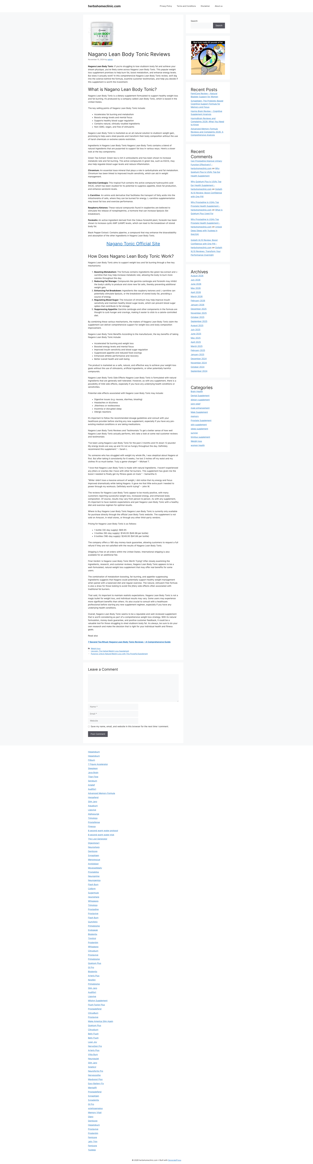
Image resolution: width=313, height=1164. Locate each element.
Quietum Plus (94, 963)
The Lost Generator (97, 839)
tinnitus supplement (200, 437)
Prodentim (93, 942)
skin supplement (199, 424)
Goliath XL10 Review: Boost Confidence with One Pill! (206, 193)
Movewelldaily (95, 868)
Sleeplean (93, 768)
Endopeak (93, 930)
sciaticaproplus (95, 1108)
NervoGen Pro (95, 1046)
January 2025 (197, 354)
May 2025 (196, 338)
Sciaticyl (92, 1067)
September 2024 (199, 371)
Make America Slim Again (100, 1021)
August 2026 (197, 276)
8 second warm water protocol (103, 830)
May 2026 (196, 288)
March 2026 (197, 296)
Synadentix (93, 1100)
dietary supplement (200, 400)
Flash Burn (93, 884)
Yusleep (92, 1150)
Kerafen (92, 980)
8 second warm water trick (101, 835)
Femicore (92, 1137)
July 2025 (195, 329)
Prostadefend (94, 1009)
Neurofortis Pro (95, 1071)
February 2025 (198, 350)
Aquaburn (93, 805)
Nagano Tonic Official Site (133, 243)
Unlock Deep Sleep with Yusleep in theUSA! (206, 230)
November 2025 (199, 313)
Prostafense (94, 822)
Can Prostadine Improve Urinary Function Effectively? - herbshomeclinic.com (206, 165)
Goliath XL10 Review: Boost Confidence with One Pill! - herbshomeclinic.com (204, 244)
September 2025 (199, 321)
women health (198, 445)
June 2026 (196, 284)
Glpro (90, 1116)
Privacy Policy (166, 6)
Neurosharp (94, 847)
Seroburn (92, 781)
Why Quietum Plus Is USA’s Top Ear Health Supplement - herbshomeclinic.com (206, 185)
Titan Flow (93, 776)
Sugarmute (93, 893)
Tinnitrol (92, 938)
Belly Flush (93, 1034)
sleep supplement (199, 429)
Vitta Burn (93, 1054)
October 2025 (197, 317)
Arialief (91, 785)
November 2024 (199, 363)
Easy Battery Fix (96, 1083)
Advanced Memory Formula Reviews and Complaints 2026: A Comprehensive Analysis (207, 132)
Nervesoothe (94, 1075)
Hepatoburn (94, 752)
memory (195, 416)
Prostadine (93, 909)
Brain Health (197, 391)
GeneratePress (174, 1160)
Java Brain (93, 772)
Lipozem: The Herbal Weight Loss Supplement (110, 651)
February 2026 (198, 300)
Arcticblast (93, 864)
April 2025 (196, 342)
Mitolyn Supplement (97, 1000)
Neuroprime (94, 876)
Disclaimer (205, 6)
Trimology (93, 818)
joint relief (195, 404)
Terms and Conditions (186, 6)
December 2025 (199, 309)
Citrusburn (93, 951)
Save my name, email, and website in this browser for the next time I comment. (130, 726)
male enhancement (200, 408)
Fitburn (91, 760)
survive (194, 433)
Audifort (92, 789)
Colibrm (92, 888)
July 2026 (195, 280)
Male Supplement (199, 412)
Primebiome (94, 926)
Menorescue (94, 859)
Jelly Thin (92, 1141)
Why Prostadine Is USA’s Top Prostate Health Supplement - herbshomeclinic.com (205, 206)
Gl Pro (91, 967)
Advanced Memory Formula (101, 793)
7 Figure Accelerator (98, 764)
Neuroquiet (93, 1058)
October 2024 (197, 367)
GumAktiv (93, 922)
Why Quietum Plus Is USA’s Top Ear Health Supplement (205, 172)
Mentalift (92, 1087)
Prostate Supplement (201, 420)
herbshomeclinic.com (104, 6)
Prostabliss (93, 872)
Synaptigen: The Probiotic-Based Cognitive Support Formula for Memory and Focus (207, 104)
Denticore (92, 851)
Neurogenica (94, 880)
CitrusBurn (93, 1013)
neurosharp (93, 897)
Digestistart (93, 843)
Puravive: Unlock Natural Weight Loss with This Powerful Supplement (119, 654)
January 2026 (197, 305)
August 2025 (197, 325)
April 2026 (196, 292)
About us (219, 6)
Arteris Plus (93, 975)
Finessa (92, 826)
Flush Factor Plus (96, 1005)
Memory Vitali (94, 1112)
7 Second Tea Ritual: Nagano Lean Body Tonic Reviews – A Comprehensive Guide (129, 642)
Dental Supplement (200, 395)
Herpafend (93, 797)
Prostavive (93, 913)
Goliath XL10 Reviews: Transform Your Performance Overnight (206, 251)
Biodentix (92, 934)
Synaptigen (93, 855)
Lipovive (92, 810)
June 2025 (196, 334)
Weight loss (96, 648)
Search (194, 21)
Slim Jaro (92, 801)
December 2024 (199, 358)
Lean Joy (92, 1042)
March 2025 (196, 346)
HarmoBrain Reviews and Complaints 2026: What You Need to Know (207, 121)
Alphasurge (93, 814)
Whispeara (93, 901)
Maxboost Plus (95, 1079)
